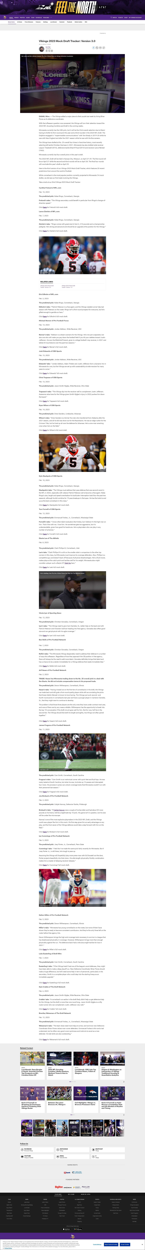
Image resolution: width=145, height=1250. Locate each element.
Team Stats (9, 1213)
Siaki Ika (68, 563)
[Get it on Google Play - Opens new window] (78, 1230)
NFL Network (45, 1213)
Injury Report (9, 1207)
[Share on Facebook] (93, 48)
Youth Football (134, 1207)
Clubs (97, 1218)
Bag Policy (79, 1204)
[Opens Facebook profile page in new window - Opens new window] (47, 51)
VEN (45, 1204)
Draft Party (115, 1213)
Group (97, 1207)
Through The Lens (62, 1204)
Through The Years (62, 1213)
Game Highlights (45, 1210)
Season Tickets (97, 1202)
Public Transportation (79, 1215)
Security (79, 1218)
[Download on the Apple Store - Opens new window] (66, 1229)
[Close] (142, 1244)
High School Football (134, 1210)
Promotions (134, 1218)
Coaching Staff (9, 1215)
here (45, 207)
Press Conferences (45, 1207)
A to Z (79, 1202)
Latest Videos (45, 1202)
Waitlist (97, 1210)
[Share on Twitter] (97, 48)
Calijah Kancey (59, 810)
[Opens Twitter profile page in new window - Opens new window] (49, 51)
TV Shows (45, 1215)
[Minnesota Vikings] (72, 1237)
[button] (72, 84)
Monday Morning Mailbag (27, 1204)
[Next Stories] (122, 1128)
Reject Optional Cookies (111, 1244)
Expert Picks (27, 1213)
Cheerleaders (62, 1210)
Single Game (97, 1204)
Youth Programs (134, 1213)
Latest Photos (62, 1202)
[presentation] (124, 1082)
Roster (9, 1202)
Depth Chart (9, 1204)
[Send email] (100, 48)
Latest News (27, 1202)
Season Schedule (116, 1202)
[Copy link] (103, 47)
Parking (79, 1210)
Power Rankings (26, 1215)
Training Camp (115, 1207)
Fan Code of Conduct (79, 1207)
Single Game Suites (97, 1215)
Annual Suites (97, 1213)
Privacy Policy (8, 1248)
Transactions (9, 1210)
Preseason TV (45, 1218)
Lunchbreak (26, 1207)
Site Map (134, 1221)
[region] (72, 1244)
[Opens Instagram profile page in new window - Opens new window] (52, 51)
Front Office (9, 1218)
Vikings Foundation (134, 1204)
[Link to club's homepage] (5, 17)
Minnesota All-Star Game (115, 1210)
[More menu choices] (51, 17)
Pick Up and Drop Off (79, 1213)
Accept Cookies (125, 1244)
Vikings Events (115, 1204)
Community (134, 1202)
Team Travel (62, 1215)
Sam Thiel (48, 47)
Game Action (62, 1207)
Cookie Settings (97, 1244)
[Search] (111, 17)
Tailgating (79, 1221)
